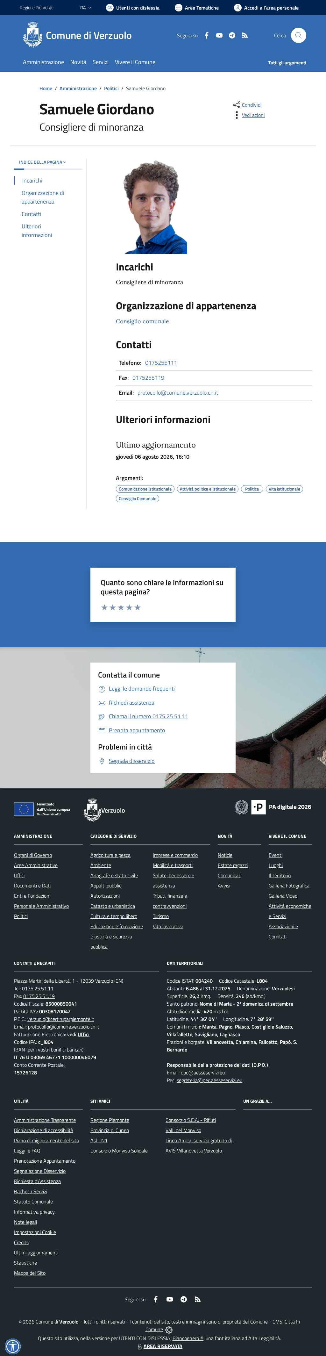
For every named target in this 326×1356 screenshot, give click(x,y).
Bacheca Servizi (30, 1191)
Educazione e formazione (116, 926)
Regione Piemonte (36, 7)
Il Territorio (280, 875)
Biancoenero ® (188, 1338)
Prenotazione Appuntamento (44, 1161)
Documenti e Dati (32, 885)
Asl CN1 (99, 1140)
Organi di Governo (33, 855)
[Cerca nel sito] (298, 35)
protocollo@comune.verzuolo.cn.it (178, 392)
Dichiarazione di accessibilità (43, 1130)
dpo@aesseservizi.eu (203, 1072)
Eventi (275, 855)
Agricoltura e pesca (110, 855)
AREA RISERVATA (163, 1346)
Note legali (25, 1222)
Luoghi (276, 865)
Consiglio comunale (142, 321)
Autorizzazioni (105, 896)
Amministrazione (78, 88)
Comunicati (229, 875)
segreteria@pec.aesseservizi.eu (209, 1080)
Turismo (161, 916)
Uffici (19, 875)
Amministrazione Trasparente (45, 1120)
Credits (21, 1242)
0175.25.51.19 (39, 996)
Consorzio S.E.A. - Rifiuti (191, 1120)
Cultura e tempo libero (113, 916)
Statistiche (25, 1262)
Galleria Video (283, 896)
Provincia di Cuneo (109, 1130)
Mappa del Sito (30, 1273)
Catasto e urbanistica (112, 906)
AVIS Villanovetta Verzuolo (194, 1150)
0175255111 (161, 362)
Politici (111, 88)
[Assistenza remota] (169, 1329)
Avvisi (224, 885)
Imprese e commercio (175, 855)
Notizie (225, 855)
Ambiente (100, 865)
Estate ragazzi (233, 865)
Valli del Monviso (183, 1130)
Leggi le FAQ (27, 1150)
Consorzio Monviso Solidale (119, 1150)
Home (45, 88)
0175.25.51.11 (37, 988)
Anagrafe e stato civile (114, 875)
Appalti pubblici (106, 885)
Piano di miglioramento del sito (46, 1140)
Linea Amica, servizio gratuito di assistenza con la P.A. (222, 1140)
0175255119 (148, 377)
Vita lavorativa (168, 926)
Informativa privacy (34, 1212)
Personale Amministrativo (41, 906)
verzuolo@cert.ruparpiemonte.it (60, 1019)
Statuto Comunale (33, 1201)
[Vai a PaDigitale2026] (273, 806)
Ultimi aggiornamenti (36, 1252)
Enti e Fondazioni (32, 896)
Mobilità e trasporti (173, 865)
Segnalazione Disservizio (40, 1171)
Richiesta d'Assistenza (37, 1181)
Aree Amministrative (36, 865)
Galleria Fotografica (289, 885)
